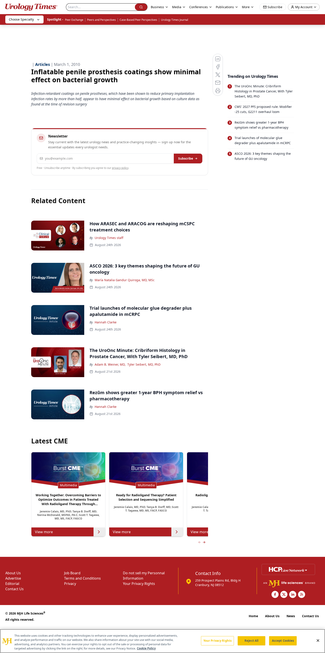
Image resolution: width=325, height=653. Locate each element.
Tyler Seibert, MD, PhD (144, 364)
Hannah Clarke (106, 322)
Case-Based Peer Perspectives (138, 20)
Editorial (12, 583)
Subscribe (185, 158)
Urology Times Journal (174, 20)
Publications (225, 7)
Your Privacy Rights (139, 583)
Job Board (72, 573)
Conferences (198, 7)
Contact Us (14, 588)
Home (253, 616)
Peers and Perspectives (101, 20)
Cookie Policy (146, 648)
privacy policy (120, 168)
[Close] (318, 640)
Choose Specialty (21, 19)
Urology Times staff (109, 238)
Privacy (70, 583)
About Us (13, 573)
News (291, 616)
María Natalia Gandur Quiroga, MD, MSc (125, 280)
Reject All (251, 641)
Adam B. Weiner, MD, (110, 364)
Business (157, 7)
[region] (162, 641)
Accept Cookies (283, 641)
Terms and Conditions (82, 578)
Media (176, 7)
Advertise (13, 578)
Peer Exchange (74, 20)
